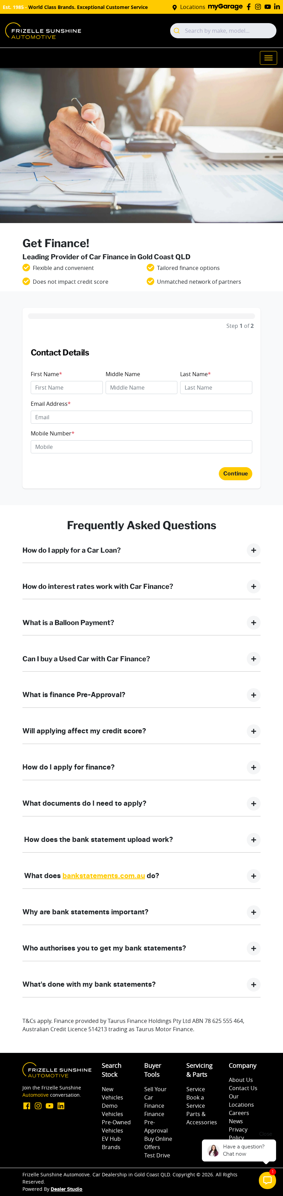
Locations (192, 7)
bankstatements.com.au (103, 876)
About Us (241, 1080)
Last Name (195, 374)
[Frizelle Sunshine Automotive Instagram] (259, 6)
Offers (152, 1147)
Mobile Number (53, 433)
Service (195, 1089)
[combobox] (223, 30)
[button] (268, 58)
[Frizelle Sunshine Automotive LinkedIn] (278, 6)
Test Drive (157, 1155)
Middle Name (123, 374)
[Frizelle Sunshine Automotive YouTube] (269, 6)
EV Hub (111, 1139)
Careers (239, 1113)
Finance (154, 1105)
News (236, 1121)
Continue (235, 473)
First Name (46, 374)
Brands (111, 1147)
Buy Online (158, 1139)
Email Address (51, 404)
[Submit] (177, 30)
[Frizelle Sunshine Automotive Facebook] (250, 6)
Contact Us (243, 1088)
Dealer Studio (66, 1189)
